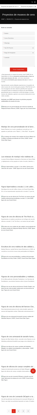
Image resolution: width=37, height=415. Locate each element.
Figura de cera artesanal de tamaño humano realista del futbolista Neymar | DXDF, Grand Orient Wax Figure (18, 336)
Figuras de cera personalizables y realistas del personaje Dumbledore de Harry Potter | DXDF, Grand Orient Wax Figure (18, 277)
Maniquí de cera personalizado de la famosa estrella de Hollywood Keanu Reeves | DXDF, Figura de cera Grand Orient (18, 127)
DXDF (3, 19)
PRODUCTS (10, 19)
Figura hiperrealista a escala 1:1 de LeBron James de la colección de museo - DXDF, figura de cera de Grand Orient (18, 187)
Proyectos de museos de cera (22, 19)
